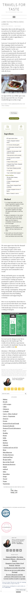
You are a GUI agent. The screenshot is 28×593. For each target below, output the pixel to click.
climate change (11, 373)
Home (5, 435)
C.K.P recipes (7, 404)
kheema (5, 374)
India (4, 438)
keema (2, 374)
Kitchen (5, 443)
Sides (4, 472)
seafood (5, 469)
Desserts (5, 419)
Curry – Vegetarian (9, 416)
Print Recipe (14, 113)
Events (7, 369)
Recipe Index (20, 369)
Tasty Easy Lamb (16, 375)
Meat (11, 369)
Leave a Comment (18, 26)
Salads (5, 467)
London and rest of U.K (10, 447)
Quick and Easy (15, 369)
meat (25, 374)
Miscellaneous (7, 452)
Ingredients (7, 129)
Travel (5, 479)
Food (9, 369)
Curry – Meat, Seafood (10, 414)
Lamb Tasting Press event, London (12, 23)
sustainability (3, 375)
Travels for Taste (14, 7)
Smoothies (6, 474)
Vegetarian (6, 484)
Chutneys (6, 409)
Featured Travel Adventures (12, 428)
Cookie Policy (8, 587)
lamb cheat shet (9, 374)
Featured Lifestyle (8, 426)
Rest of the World (8, 462)
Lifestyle (5, 445)
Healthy (5, 433)
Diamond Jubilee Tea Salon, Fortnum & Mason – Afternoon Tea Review (14, 559)
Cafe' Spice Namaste (4, 373)
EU (25, 373)
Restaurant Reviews (9, 464)
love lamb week (21, 374)
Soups (5, 476)
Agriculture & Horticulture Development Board (14, 370)
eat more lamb (22, 373)
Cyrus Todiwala (16, 373)
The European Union (22, 375)
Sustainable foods (9, 375)
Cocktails (6, 411)
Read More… (20, 543)
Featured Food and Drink (11, 423)
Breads (5, 402)
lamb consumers (15, 374)
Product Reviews (8, 455)
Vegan (5, 481)
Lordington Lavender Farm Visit (14, 568)
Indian (5, 440)
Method (21, 129)
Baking (5, 399)
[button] (22, 138)
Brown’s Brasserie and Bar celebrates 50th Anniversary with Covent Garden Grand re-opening (15, 577)
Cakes (5, 406)
